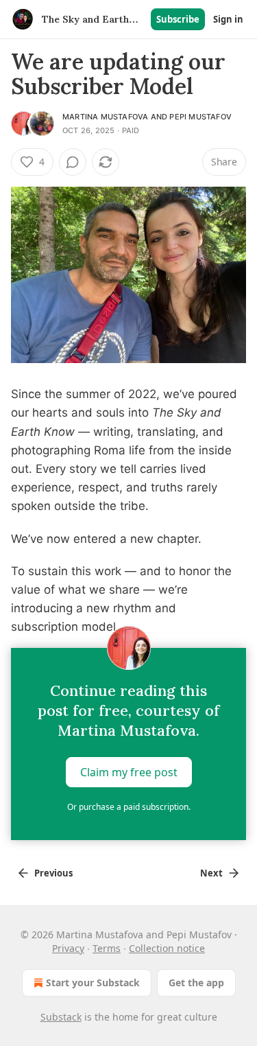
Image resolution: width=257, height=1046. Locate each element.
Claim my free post (129, 771)
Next (211, 873)
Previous (53, 873)
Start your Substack (93, 982)
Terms (107, 948)
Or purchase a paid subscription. (129, 807)
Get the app (196, 982)
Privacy (68, 948)
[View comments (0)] (72, 162)
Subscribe (177, 19)
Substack (61, 1016)
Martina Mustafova (105, 116)
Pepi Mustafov (200, 116)
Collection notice (167, 948)
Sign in (228, 19)
